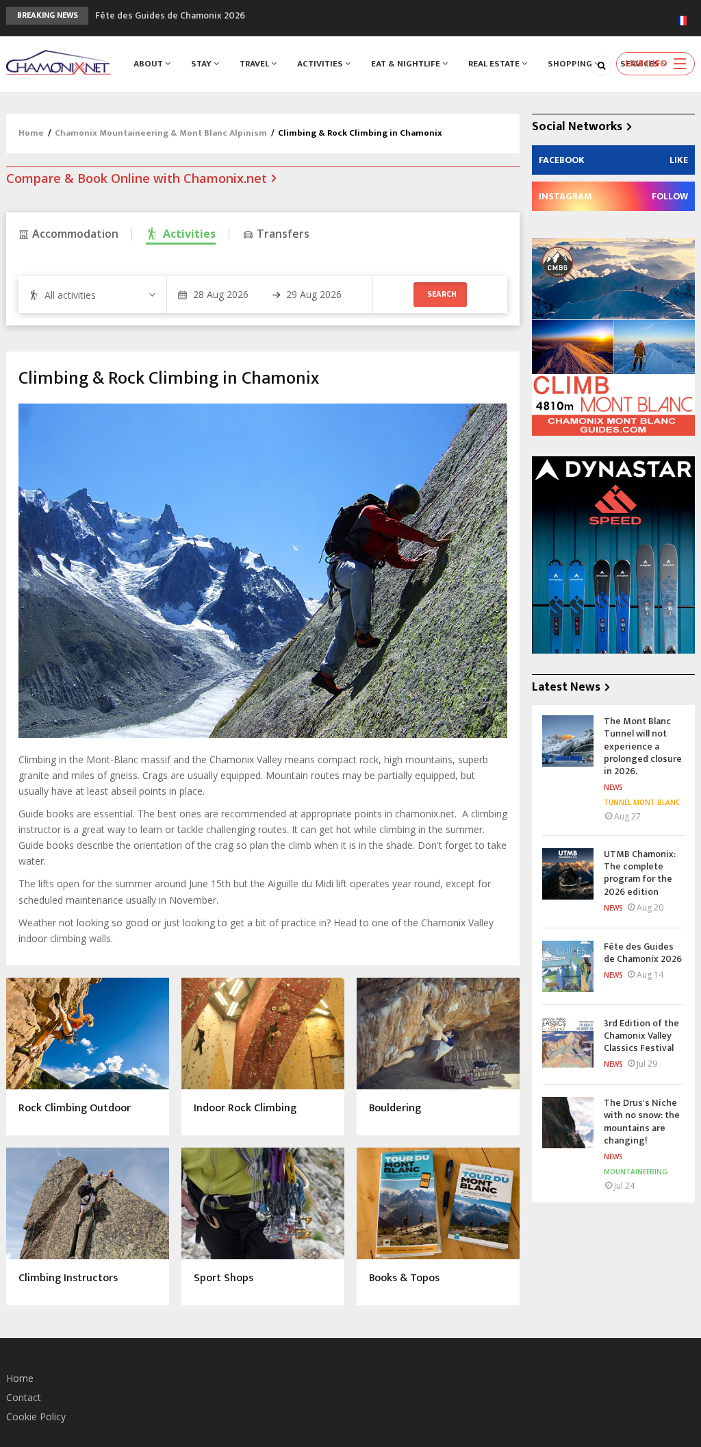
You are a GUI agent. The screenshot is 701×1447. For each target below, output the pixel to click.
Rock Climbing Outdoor (74, 1109)
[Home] (58, 61)
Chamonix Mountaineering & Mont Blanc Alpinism (161, 132)
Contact (23, 1397)
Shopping (571, 63)
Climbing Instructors (68, 1279)
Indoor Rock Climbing (245, 1109)
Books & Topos (404, 1279)
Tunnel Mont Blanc (642, 802)
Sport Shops (223, 1279)
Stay (202, 63)
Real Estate (495, 63)
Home (31, 132)
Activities (321, 63)
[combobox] (92, 294)
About (149, 63)
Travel (255, 63)
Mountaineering (635, 1171)
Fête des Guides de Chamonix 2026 (170, 15)
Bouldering (395, 1109)
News (613, 787)
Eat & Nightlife (406, 63)
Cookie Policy (36, 1416)
